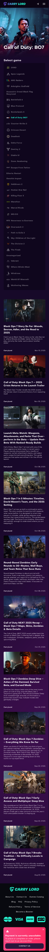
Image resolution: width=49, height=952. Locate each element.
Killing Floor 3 (17, 196)
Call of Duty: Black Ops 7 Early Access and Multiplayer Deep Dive (24, 799)
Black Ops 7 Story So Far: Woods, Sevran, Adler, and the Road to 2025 (23, 329)
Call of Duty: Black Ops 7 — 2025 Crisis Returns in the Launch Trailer (24, 384)
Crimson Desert (18, 130)
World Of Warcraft (20, 279)
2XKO (14, 67)
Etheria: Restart (13, 173)
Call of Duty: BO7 (19, 117)
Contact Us (21, 897)
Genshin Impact (13, 178)
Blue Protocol (17, 106)
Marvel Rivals (17, 208)
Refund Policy (15, 907)
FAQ (20, 902)
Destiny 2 (15, 149)
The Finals (16, 250)
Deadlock (15, 136)
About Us (9, 897)
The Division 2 (18, 244)
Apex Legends (18, 74)
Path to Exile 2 (18, 233)
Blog (13, 902)
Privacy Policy (31, 902)
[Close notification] (43, 929)
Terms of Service (32, 907)
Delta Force (16, 143)
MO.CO (14, 214)
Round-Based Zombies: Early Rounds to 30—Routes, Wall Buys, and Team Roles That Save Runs (23, 565)
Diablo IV (15, 155)
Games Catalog (36, 897)
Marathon (15, 202)
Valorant (15, 261)
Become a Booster (24, 912)
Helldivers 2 (16, 184)
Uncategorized (13, 255)
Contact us (24, 946)
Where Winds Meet (20, 267)
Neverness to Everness (22, 220)
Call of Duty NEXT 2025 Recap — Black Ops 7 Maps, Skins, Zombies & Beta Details (23, 625)
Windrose (15, 273)
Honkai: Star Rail (18, 190)
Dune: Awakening (19, 161)
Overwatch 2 (17, 227)
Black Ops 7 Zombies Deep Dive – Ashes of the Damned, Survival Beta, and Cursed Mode (23, 682)
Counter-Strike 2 (19, 124)
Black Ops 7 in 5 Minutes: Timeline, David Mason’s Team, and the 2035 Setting (24, 501)
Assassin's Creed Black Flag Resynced (19, 93)
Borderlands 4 (17, 112)
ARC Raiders (17, 80)
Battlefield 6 (17, 100)
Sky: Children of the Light (23, 238)
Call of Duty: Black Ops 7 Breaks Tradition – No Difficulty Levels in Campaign (23, 855)
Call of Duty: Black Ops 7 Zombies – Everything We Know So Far (23, 740)
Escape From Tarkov (20, 168)
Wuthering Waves (19, 285)
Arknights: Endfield (20, 86)
